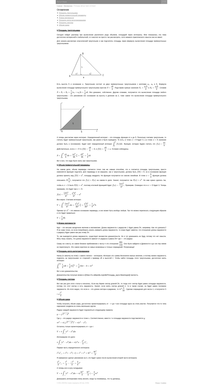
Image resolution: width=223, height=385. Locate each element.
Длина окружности (66, 18)
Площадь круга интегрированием (72, 20)
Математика (68, 6)
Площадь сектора (66, 23)
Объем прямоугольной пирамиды (72, 15)
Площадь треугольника (68, 13)
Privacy (157, 383)
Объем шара (64, 25)
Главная (59, 6)
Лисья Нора (62, 2)
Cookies (163, 383)
